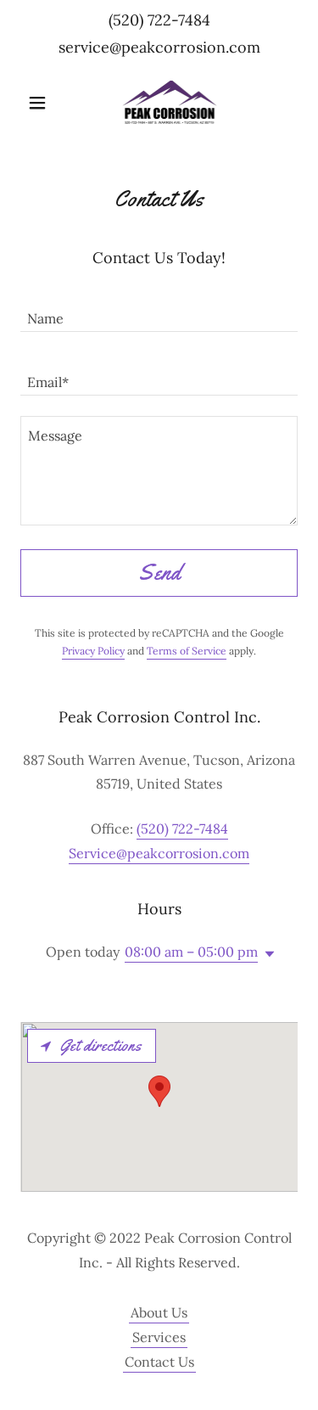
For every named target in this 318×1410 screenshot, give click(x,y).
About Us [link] (159, 1312)
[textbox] (159, 310)
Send (159, 573)
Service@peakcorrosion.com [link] (159, 853)
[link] (159, 103)
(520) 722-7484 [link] (159, 20)
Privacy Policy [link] (93, 650)
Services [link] (159, 1337)
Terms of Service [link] (186, 650)
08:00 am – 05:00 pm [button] (191, 951)
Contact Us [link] (159, 1361)
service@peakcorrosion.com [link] (159, 47)
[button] (41, 103)
